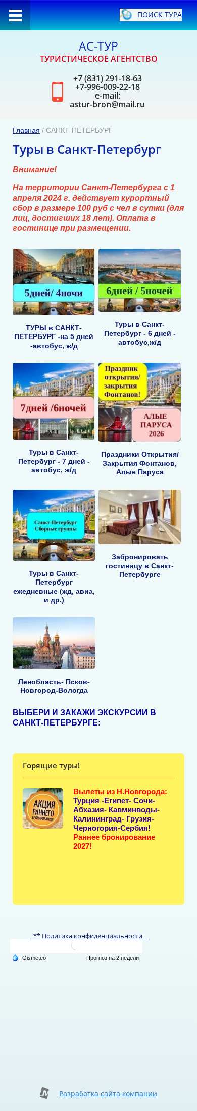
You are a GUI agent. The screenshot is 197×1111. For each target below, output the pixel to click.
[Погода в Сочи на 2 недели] (113, 958)
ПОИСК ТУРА (159, 14)
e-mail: (107, 95)
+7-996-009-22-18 (107, 86)
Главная (26, 130)
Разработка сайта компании (108, 1093)
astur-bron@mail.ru (107, 104)
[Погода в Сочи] (76, 949)
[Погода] (29, 957)
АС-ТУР (98, 46)
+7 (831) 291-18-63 (107, 78)
